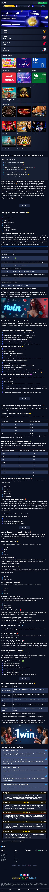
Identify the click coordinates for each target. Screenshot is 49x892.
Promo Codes (16, 852)
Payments (16, 861)
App (15, 856)
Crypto (16, 854)
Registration (43, 2)
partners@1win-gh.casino (4, 860)
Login (35, 2)
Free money (9, 6)
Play (11, 24)
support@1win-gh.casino (4, 852)
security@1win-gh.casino (4, 855)
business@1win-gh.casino (4, 857)
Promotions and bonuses (23, 6)
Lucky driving (36, 6)
